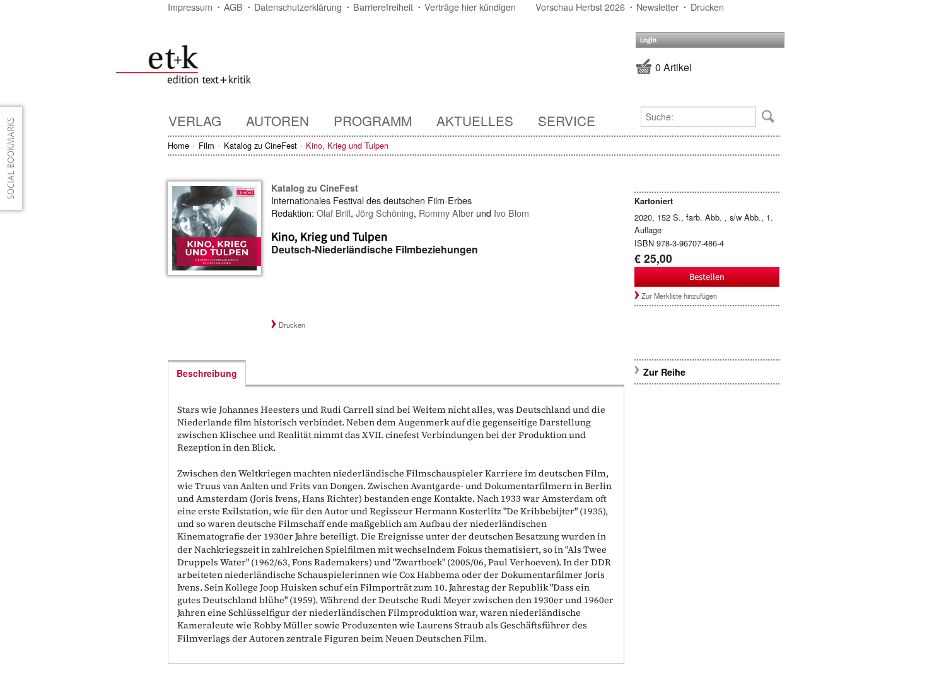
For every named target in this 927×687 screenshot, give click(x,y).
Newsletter (657, 6)
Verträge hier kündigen (470, 6)
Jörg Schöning (385, 212)
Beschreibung (207, 373)
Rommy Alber (446, 212)
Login (648, 40)
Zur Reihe (664, 372)
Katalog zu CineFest (260, 145)
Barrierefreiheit (383, 6)
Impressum (190, 6)
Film (206, 145)
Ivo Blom (511, 212)
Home (178, 145)
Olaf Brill (334, 212)
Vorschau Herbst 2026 (580, 6)
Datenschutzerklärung (298, 6)
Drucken (707, 6)
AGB (233, 6)
